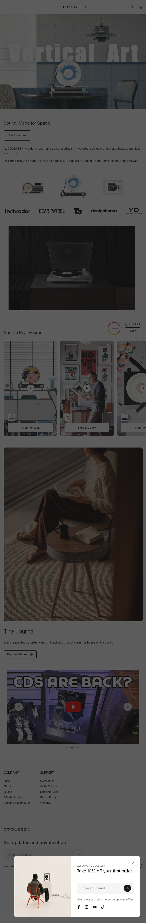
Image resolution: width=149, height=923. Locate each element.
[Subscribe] (127, 888)
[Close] (132, 863)
